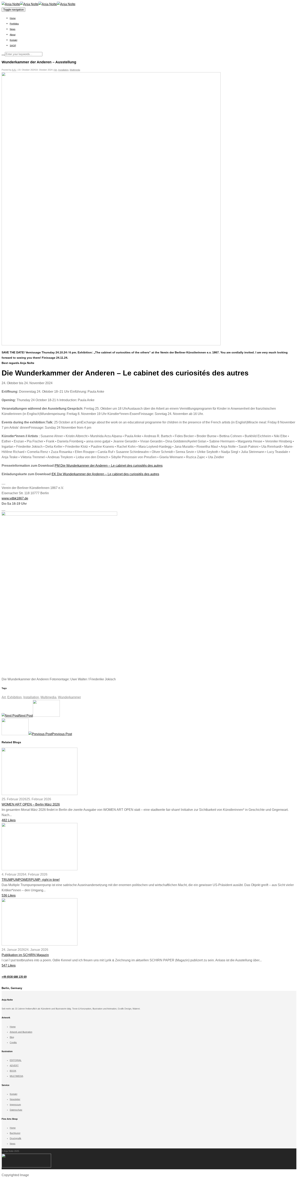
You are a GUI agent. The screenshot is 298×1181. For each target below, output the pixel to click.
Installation (63, 70)
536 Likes (9, 895)
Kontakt (13, 40)
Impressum (15, 1104)
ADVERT (14, 1065)
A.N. (14, 70)
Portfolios (14, 23)
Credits (13, 1042)
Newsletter (15, 1099)
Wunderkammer (69, 697)
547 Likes (9, 965)
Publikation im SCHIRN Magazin (25, 955)
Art (55, 70)
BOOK (13, 1071)
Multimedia (75, 70)
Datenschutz (16, 1110)
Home (13, 18)
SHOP (13, 45)
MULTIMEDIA (16, 1076)
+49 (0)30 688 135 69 (14, 976)
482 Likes (9, 820)
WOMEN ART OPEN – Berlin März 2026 (31, 804)
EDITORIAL (15, 1060)
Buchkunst (15, 1133)
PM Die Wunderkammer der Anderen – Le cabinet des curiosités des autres (109, 465)
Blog (12, 1037)
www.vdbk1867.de (15, 498)
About (12, 34)
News (12, 29)
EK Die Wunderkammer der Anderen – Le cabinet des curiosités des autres (105, 474)
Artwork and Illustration (21, 1032)
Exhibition (14, 697)
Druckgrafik (15, 1138)
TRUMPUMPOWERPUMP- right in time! (31, 879)
